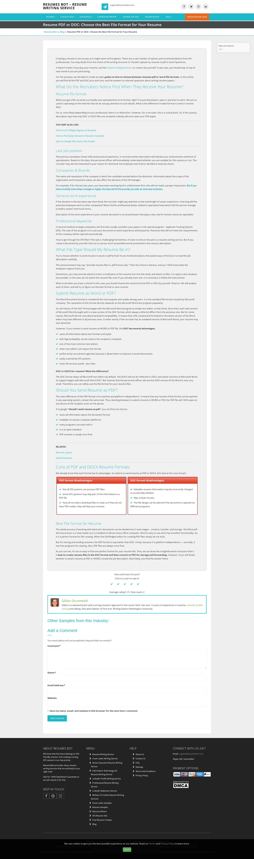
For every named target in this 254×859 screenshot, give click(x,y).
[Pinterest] (53, 796)
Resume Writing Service (103, 754)
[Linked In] (205, 6)
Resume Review (152, 17)
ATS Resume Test (99, 815)
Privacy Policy (142, 775)
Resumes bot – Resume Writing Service (65, 6)
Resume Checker (131, 17)
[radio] (113, 584)
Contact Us (140, 758)
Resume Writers (99, 811)
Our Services (85, 17)
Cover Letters (67, 17)
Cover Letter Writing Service (105, 758)
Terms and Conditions (146, 771)
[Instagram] (198, 6)
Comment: (53, 645)
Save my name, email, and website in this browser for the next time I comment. (94, 710)
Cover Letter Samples (102, 803)
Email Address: (56, 685)
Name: (51, 672)
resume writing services (119, 67)
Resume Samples (100, 807)
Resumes (50, 17)
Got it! (127, 850)
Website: (52, 697)
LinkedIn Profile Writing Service (106, 778)
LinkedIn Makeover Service (104, 790)
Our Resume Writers (106, 17)
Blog (168, 17)
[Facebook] (183, 6)
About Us (140, 754)
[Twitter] (191, 6)
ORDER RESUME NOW (197, 17)
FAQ (138, 762)
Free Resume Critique (102, 820)
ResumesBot (50, 31)
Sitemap (139, 767)
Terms (152, 843)
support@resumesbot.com (122, 5)
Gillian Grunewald (75, 600)
